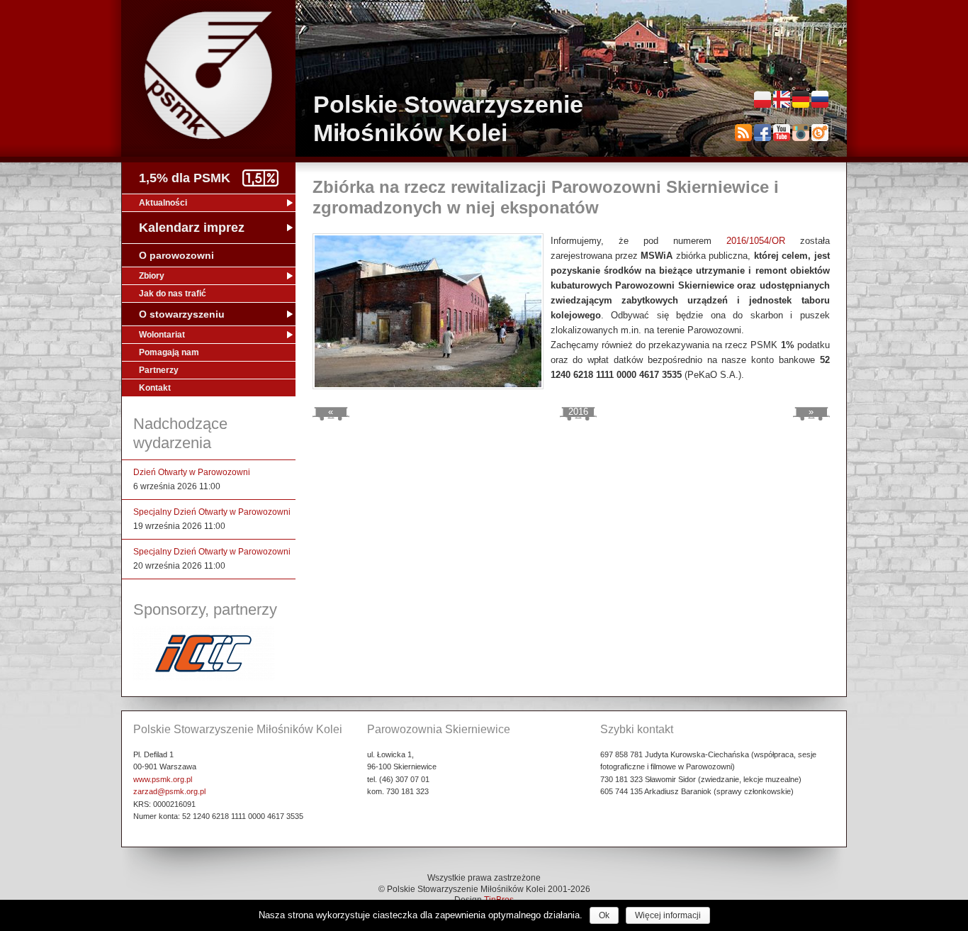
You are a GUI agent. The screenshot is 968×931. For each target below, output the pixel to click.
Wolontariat (162, 335)
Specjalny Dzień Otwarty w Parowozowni (212, 512)
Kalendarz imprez (191, 228)
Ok (604, 915)
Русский (819, 99)
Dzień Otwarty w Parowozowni (191, 472)
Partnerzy (159, 370)
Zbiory (151, 276)
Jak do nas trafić (172, 294)
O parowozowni (176, 255)
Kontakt (155, 388)
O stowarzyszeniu (182, 314)
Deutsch (800, 99)
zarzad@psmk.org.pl (169, 791)
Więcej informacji (668, 915)
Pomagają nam (169, 352)
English (781, 99)
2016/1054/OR (755, 240)
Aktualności (163, 203)
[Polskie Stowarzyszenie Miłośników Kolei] (208, 75)
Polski (762, 99)
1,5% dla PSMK (184, 178)
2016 (578, 411)
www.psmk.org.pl (162, 779)
